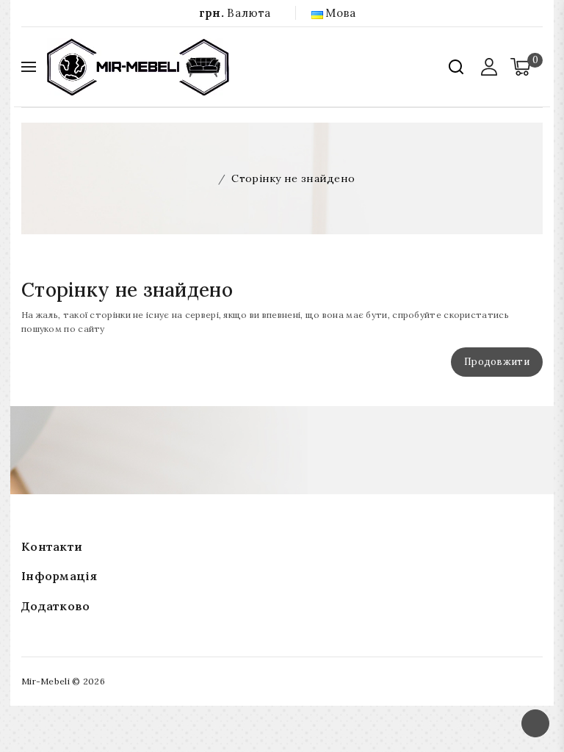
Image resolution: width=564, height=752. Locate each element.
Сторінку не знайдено (293, 178)
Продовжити (496, 361)
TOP (535, 723)
